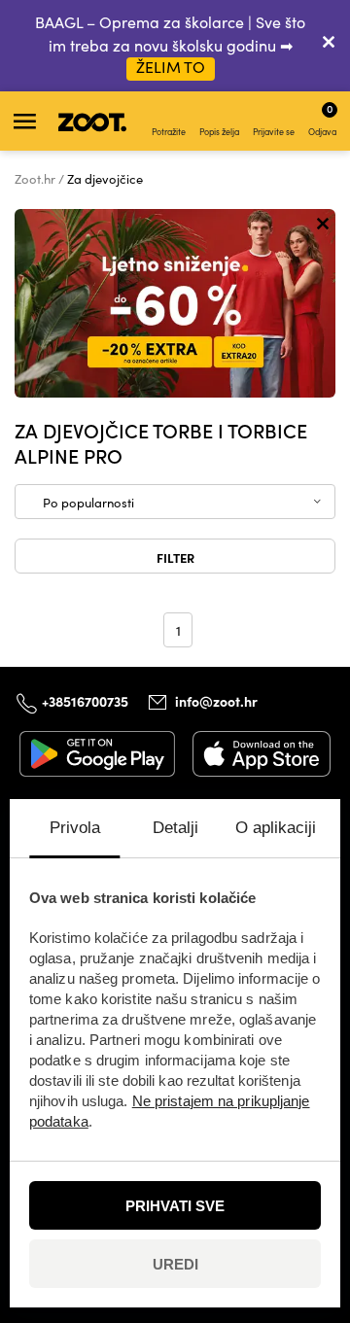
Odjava (322, 118)
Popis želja (219, 131)
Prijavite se (274, 131)
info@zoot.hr (216, 701)
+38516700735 (85, 701)
